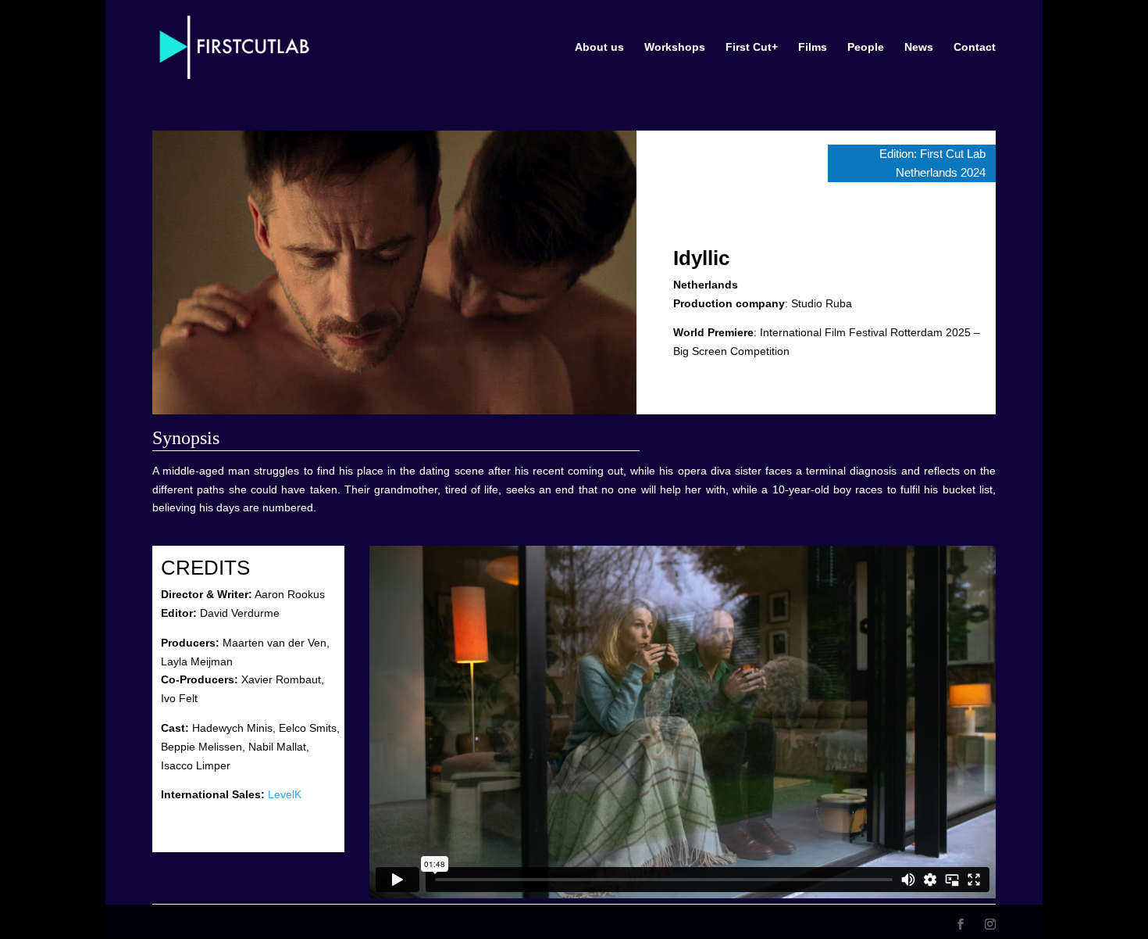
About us (599, 47)
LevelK (284, 794)
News (918, 47)
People (865, 47)
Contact (975, 47)
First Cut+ (752, 47)
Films (812, 47)
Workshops (674, 47)
